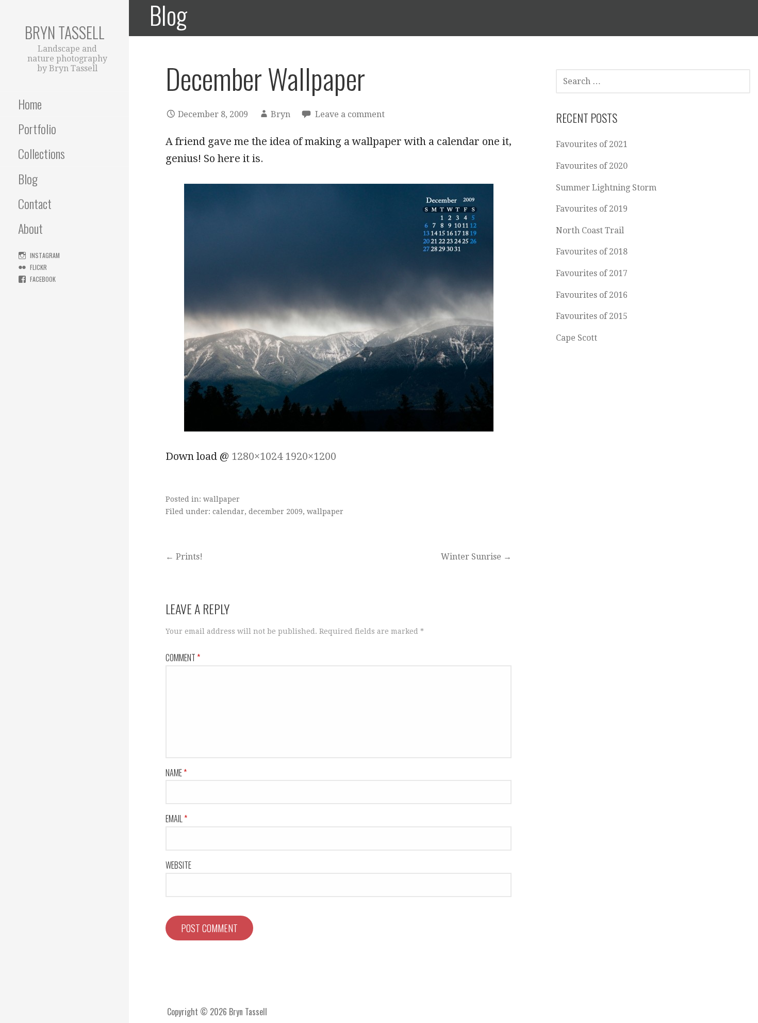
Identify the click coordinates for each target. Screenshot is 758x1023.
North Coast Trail (590, 230)
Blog (28, 178)
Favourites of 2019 (592, 209)
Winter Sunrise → (476, 557)
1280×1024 (257, 456)
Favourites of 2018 (592, 252)
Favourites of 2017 (592, 273)
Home (30, 103)
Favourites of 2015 (592, 316)
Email (176, 818)
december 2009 (276, 511)
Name (176, 772)
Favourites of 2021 (592, 144)
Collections (41, 153)
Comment (183, 657)
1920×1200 (310, 456)
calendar (228, 511)
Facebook (43, 279)
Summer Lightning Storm (606, 188)
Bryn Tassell (65, 32)
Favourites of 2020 (592, 166)
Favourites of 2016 (592, 295)
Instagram (45, 255)
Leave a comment (350, 114)
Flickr (38, 267)
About (30, 228)
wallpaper (221, 499)
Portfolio (37, 128)
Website (178, 865)
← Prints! (184, 557)
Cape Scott (576, 338)
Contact (35, 203)
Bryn (280, 114)
